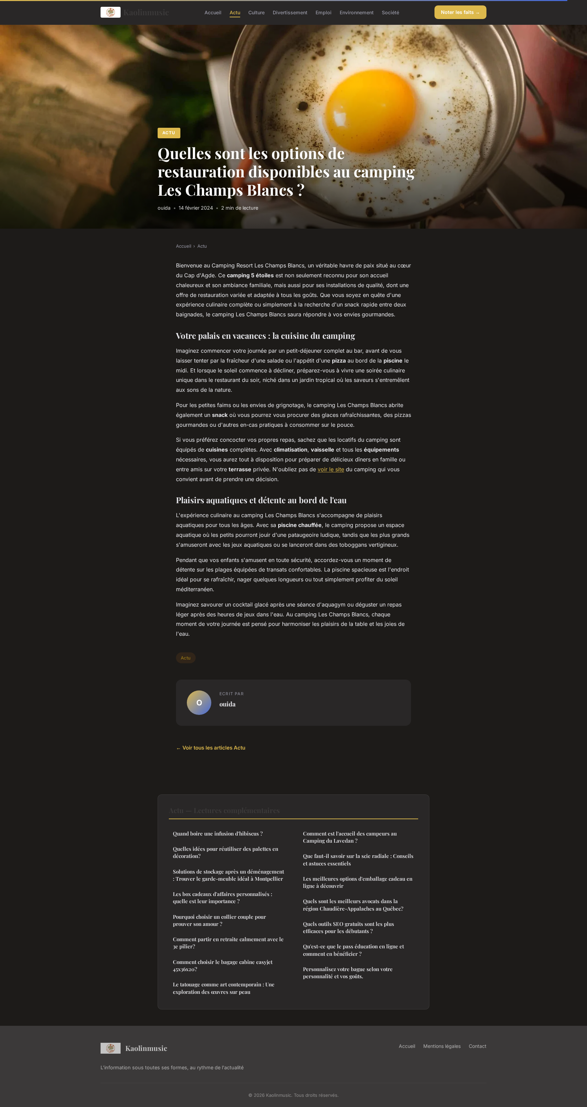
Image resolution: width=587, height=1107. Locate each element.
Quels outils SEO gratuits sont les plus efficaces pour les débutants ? (348, 927)
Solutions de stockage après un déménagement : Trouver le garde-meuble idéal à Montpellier (228, 875)
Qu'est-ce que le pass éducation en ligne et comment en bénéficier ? (353, 950)
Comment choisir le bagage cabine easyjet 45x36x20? (222, 965)
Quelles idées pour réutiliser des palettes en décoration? (225, 852)
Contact (477, 1046)
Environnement (357, 12)
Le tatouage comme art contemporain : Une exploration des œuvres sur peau (223, 988)
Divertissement (290, 12)
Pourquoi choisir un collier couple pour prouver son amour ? (219, 920)
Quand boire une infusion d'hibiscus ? (218, 833)
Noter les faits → (460, 12)
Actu (235, 12)
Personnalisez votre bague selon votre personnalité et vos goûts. (348, 973)
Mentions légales (442, 1046)
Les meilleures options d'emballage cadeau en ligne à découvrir (357, 882)
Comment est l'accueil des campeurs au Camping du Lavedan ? (350, 837)
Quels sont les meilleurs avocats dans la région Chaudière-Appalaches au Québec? (353, 905)
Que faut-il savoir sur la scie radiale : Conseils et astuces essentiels (358, 859)
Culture (256, 12)
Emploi (324, 12)
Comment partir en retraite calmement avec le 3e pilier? (228, 943)
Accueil (212, 12)
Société (390, 12)
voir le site (331, 469)
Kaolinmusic (146, 12)
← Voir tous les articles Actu (210, 747)
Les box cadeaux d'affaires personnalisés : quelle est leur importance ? (222, 897)
